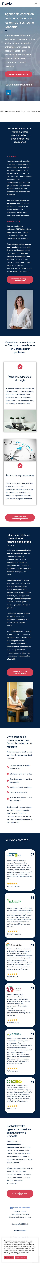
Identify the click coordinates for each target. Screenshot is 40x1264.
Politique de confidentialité (20, 1214)
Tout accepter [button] (20, 1258)
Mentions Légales (20, 1211)
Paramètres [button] (9, 1258)
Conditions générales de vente (20, 1217)
